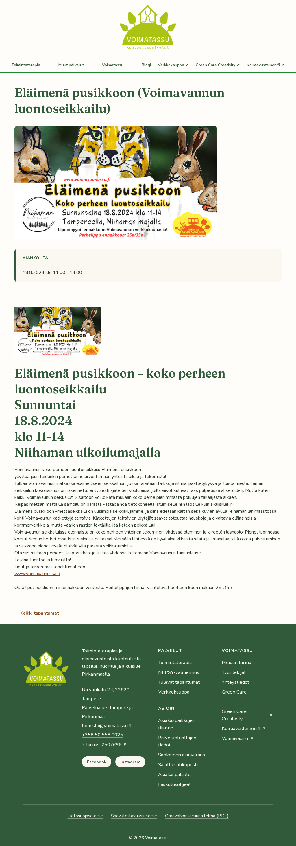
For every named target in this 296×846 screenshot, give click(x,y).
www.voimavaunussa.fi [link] (37, 574)
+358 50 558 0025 (102, 734)
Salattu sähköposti (178, 764)
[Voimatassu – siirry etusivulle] (46, 670)
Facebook (96, 762)
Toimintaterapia (26, 65)
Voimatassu (112, 65)
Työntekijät (234, 672)
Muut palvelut (71, 65)
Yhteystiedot (235, 682)
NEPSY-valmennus (178, 672)
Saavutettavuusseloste (134, 816)
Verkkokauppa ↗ (173, 65)
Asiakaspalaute (174, 774)
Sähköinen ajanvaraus (181, 754)
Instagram (130, 762)
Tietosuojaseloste (85, 816)
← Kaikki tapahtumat (36, 613)
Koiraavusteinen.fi (241, 728)
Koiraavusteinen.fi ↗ (265, 65)
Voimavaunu (235, 738)
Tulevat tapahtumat (179, 682)
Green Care (234, 692)
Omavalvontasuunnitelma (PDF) (197, 816)
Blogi (146, 65)
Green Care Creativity (234, 715)
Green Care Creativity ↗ (218, 65)
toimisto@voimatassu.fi (106, 725)
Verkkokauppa (173, 692)
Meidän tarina (236, 662)
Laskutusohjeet (174, 784)
